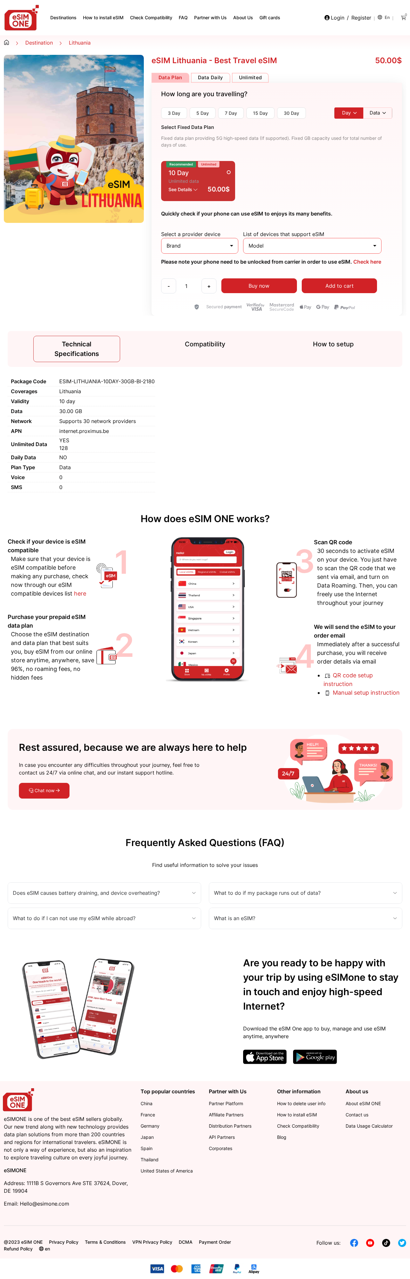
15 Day (260, 113)
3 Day (174, 113)
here (80, 593)
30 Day (291, 113)
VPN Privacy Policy (152, 1242)
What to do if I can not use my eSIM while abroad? (74, 918)
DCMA (186, 1242)
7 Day (231, 113)
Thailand (150, 1159)
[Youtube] (370, 1242)
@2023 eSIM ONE (23, 1242)
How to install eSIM (103, 17)
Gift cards (269, 17)
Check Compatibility (151, 17)
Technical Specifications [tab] (76, 349)
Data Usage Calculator (369, 1126)
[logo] (19, 1099)
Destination (39, 42)
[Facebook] (354, 1242)
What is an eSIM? (234, 918)
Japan (147, 1137)
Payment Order (215, 1242)
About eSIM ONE (363, 1103)
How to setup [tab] (333, 344)
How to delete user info (301, 1103)
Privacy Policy (63, 1242)
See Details (180, 189)
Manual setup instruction (365, 692)
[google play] (315, 1056)
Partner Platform (226, 1103)
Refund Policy (18, 1248)
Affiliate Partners (226, 1114)
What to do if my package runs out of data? (267, 893)
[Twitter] (402, 1242)
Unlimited (250, 77)
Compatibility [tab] (205, 344)
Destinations (63, 17)
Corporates (220, 1148)
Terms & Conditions (105, 1242)
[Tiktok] (386, 1242)
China (146, 1103)
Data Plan (170, 77)
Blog (281, 1137)
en (387, 17)
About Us (243, 17)
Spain (146, 1148)
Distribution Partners (230, 1126)
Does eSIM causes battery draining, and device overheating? (86, 893)
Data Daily (210, 77)
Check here (366, 261)
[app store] (265, 1056)
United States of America (167, 1170)
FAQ (183, 17)
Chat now (44, 790)
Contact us (357, 1114)
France (148, 1114)
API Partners (222, 1137)
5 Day (202, 113)
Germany (150, 1126)
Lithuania (80, 42)
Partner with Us (210, 17)
